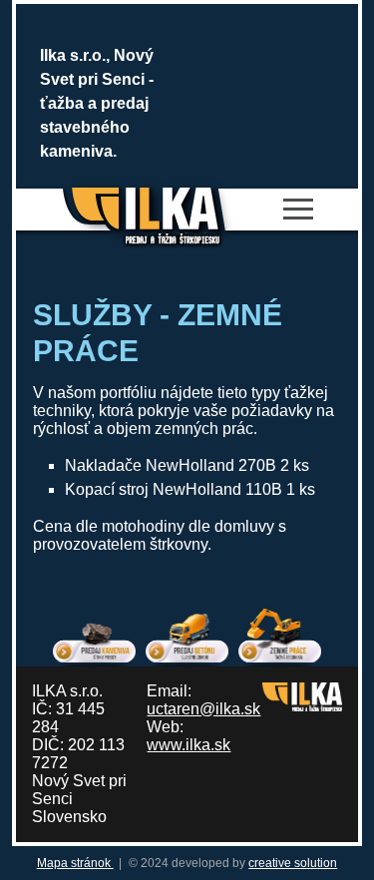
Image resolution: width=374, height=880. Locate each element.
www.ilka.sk (188, 744)
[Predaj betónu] (187, 633)
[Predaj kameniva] (94, 633)
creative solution (292, 863)
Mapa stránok (75, 863)
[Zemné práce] (279, 633)
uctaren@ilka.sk (203, 708)
